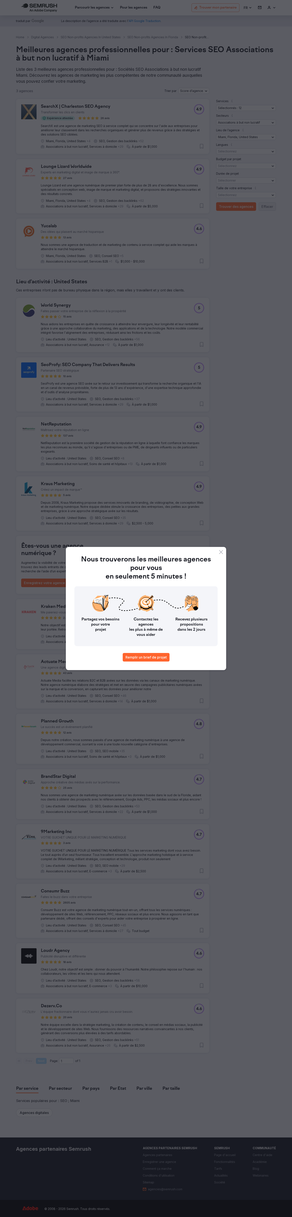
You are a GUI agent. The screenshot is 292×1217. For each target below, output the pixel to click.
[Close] (221, 552)
